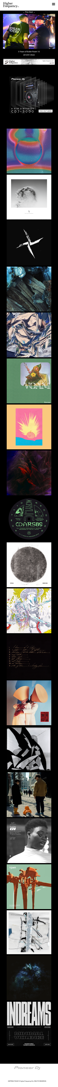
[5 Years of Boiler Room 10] (29, 48)
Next (32, 12)
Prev (26, 12)
